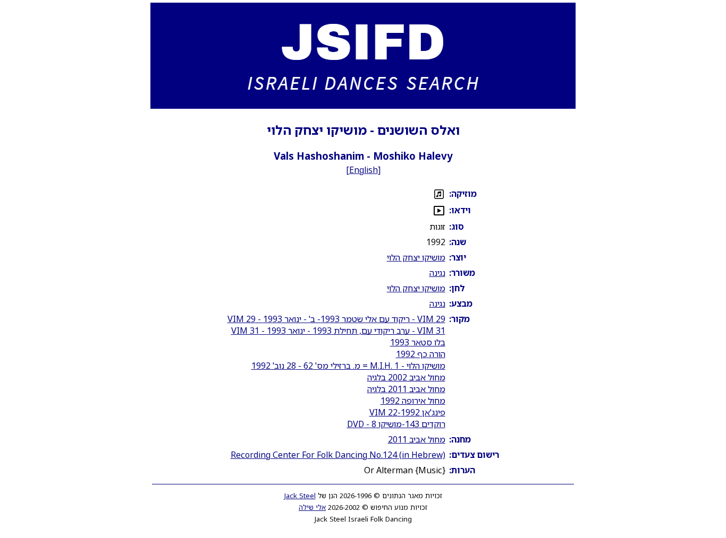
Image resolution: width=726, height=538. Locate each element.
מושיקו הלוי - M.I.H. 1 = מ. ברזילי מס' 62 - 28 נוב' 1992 (348, 365)
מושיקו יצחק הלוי (416, 257)
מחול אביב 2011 (416, 439)
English (363, 170)
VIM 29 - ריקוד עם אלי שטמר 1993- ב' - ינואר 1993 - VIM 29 (336, 319)
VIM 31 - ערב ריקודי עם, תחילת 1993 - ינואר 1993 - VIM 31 (338, 330)
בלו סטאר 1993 (417, 342)
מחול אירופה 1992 (413, 400)
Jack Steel (300, 495)
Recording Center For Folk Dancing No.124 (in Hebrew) (338, 455)
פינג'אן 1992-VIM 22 (407, 412)
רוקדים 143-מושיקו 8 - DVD (396, 424)
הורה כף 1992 (420, 354)
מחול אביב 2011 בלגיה (406, 389)
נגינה (437, 273)
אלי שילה (312, 507)
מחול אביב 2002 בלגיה (406, 377)
